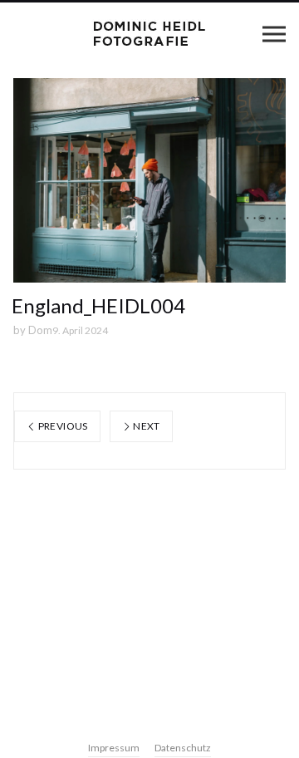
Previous (61, 426)
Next (145, 426)
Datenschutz (182, 747)
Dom (40, 330)
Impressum (114, 747)
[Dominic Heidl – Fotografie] (149, 33)
